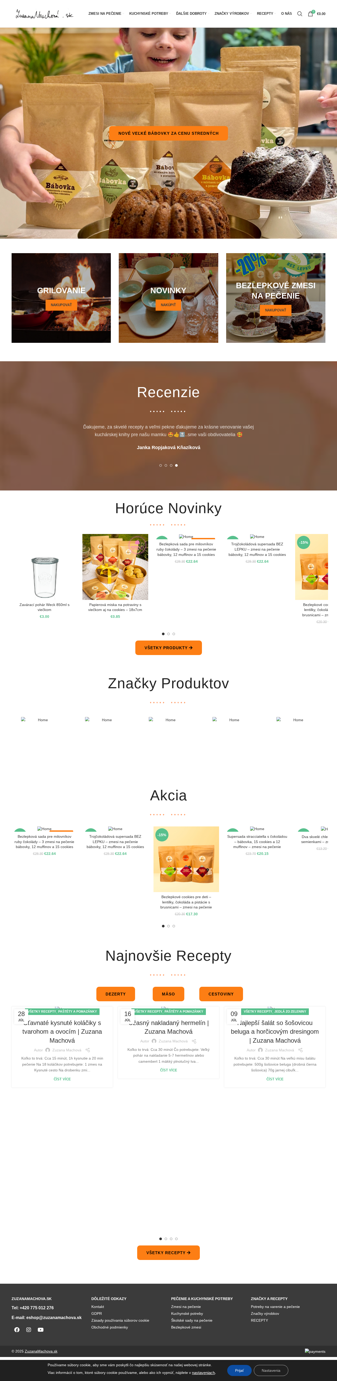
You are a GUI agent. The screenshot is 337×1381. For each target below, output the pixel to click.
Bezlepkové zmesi (186, 1327)
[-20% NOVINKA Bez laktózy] (44, 829)
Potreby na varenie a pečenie (275, 1307)
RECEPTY (259, 1320)
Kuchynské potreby (187, 1313)
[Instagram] (28, 1330)
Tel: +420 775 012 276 (33, 1308)
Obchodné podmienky (109, 1327)
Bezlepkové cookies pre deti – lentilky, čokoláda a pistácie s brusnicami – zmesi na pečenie (44, 610)
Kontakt (97, 1307)
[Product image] (44, 567)
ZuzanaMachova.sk (41, 1351)
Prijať (239, 1370)
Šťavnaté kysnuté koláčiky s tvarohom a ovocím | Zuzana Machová (62, 1031)
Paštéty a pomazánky (77, 1011)
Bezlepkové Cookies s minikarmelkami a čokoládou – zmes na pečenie (186, 549)
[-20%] (257, 829)
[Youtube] (40, 1330)
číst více (62, 1079)
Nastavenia (271, 1370)
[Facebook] (17, 1330)
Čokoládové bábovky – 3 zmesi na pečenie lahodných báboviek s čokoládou (257, 841)
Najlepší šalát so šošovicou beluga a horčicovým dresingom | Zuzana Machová (275, 1031)
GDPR (96, 1313)
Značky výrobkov (265, 1313)
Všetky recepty (42, 1011)
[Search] (300, 13)
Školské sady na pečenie (191, 1320)
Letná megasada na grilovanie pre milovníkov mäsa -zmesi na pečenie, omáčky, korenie (115, 841)
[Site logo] (44, 13)
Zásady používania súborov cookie (120, 1320)
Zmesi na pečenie (186, 1307)
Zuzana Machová (66, 1050)
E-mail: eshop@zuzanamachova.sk (47, 1317)
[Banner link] (61, 298)
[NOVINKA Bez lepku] (257, 536)
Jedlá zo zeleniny (290, 1011)
